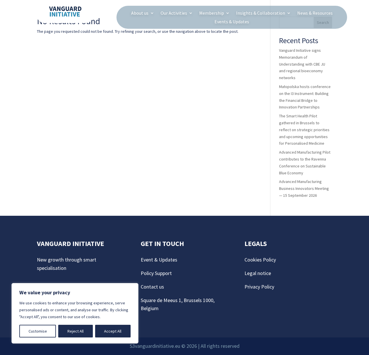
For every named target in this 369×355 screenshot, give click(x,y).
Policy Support (156, 273)
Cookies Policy (260, 259)
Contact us (152, 286)
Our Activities (174, 13)
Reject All (75, 331)
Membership (211, 13)
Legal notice (257, 273)
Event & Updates (159, 259)
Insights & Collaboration (260, 13)
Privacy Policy (259, 286)
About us (139, 13)
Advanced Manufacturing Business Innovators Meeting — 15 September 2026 (304, 188)
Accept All (112, 331)
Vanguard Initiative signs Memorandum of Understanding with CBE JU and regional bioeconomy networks (302, 64)
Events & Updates (231, 22)
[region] (75, 313)
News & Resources (315, 13)
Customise (38, 331)
